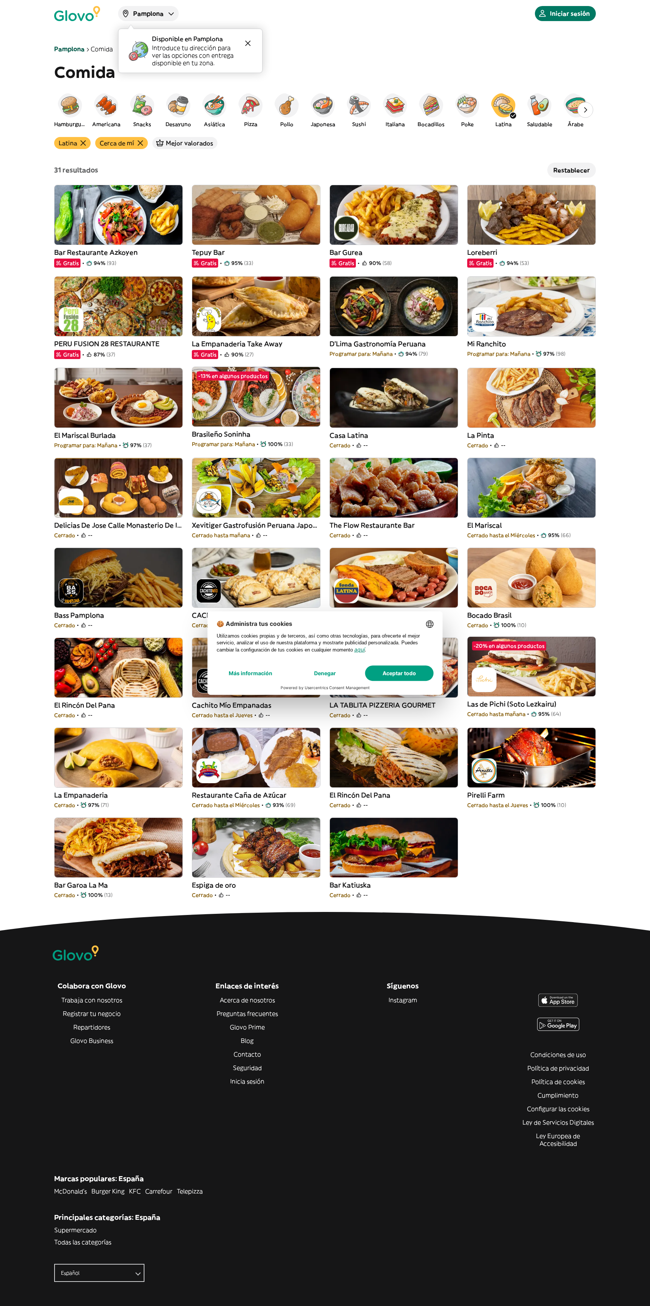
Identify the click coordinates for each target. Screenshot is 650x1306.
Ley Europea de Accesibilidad (558, 1139)
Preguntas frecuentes (247, 1013)
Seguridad (247, 1068)
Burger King (108, 1191)
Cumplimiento (558, 1095)
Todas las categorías (82, 1242)
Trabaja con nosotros (91, 1000)
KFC (135, 1191)
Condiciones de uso (558, 1054)
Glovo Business (91, 1040)
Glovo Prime (247, 1027)
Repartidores (91, 1027)
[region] (325, 110)
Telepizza (190, 1191)
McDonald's (70, 1191)
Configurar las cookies (558, 1109)
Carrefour (158, 1191)
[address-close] (247, 43)
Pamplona (69, 49)
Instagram (403, 1000)
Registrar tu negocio (92, 1013)
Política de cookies (558, 1081)
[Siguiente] (585, 109)
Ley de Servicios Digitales (558, 1122)
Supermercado (75, 1230)
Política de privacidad (558, 1068)
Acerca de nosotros (247, 1000)
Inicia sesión (247, 1081)
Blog (247, 1040)
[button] (70, 110)
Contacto (247, 1054)
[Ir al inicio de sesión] (77, 13)
